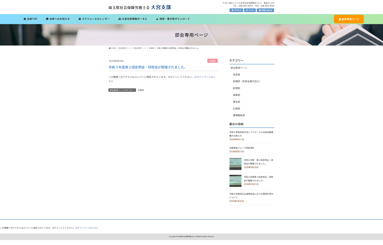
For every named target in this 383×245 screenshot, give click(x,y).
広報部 (212, 60)
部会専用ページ (239, 67)
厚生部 (236, 101)
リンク (251, 10)
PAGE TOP (372, 235)
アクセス (237, 10)
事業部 (236, 95)
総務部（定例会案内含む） (247, 81)
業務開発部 (239, 115)
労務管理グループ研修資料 (241, 147)
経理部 (236, 88)
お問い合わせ (266, 10)
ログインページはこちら (86, 227)
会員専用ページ (350, 19)
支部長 (236, 74)
